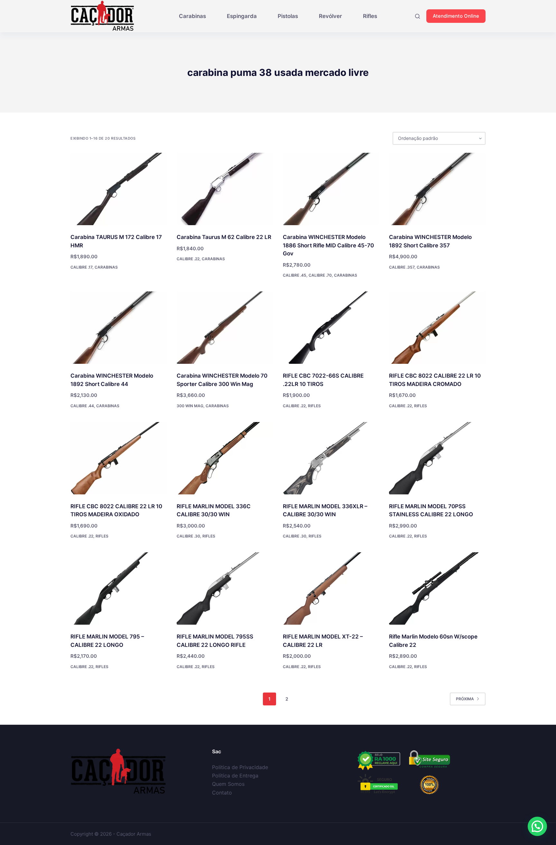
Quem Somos (228, 784)
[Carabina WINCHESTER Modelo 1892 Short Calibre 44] (118, 327)
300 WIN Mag (190, 405)
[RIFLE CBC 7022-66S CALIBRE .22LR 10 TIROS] (331, 327)
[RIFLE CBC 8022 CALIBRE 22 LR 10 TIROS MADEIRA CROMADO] (437, 327)
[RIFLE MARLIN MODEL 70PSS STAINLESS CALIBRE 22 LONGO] (437, 458)
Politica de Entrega (235, 775)
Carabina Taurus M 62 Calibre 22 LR (224, 237)
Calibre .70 (320, 275)
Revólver (330, 16)
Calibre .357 (401, 267)
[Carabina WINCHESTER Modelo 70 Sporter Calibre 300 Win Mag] (225, 327)
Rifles (370, 16)
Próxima (465, 698)
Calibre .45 (294, 275)
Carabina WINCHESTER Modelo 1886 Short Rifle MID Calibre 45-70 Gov (328, 245)
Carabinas (192, 16)
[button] (537, 826)
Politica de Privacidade (240, 767)
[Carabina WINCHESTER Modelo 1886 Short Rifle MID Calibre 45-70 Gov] (331, 189)
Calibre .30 (188, 536)
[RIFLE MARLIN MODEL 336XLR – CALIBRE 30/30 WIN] (331, 458)
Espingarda (242, 16)
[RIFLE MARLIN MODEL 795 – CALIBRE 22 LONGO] (118, 588)
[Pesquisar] (417, 16)
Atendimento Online (456, 16)
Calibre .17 (81, 267)
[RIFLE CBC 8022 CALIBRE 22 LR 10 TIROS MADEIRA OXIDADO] (118, 458)
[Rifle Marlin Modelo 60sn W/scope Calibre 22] (437, 588)
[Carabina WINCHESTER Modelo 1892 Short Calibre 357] (437, 189)
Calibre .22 (188, 258)
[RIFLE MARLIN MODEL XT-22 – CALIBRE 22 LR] (331, 588)
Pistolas (288, 16)
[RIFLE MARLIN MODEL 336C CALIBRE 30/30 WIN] (225, 458)
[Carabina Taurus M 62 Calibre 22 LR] (225, 189)
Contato (222, 792)
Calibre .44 (82, 405)
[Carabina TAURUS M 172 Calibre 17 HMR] (118, 189)
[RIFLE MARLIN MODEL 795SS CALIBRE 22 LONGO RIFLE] (225, 588)
